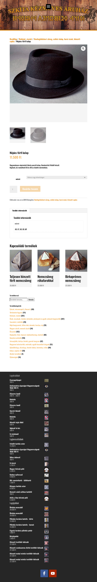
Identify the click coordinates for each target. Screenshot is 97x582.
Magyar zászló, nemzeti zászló (20, 328)
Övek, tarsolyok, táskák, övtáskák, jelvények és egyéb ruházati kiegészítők (35, 318)
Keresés (31, 299)
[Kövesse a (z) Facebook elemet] (44, 573)
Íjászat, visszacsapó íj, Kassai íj (20, 309)
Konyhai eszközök (15, 338)
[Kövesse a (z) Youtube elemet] (53, 573)
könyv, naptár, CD (16, 350)
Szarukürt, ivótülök (16, 322)
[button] (83, 48)
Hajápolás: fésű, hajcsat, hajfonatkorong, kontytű (26, 334)
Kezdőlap (13, 39)
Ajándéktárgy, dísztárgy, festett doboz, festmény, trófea (29, 347)
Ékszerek (13, 331)
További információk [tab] (19, 210)
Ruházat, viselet (25, 39)
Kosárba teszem (30, 189)
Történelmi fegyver (16, 312)
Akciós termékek (15, 353)
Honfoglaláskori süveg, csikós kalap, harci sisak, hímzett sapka (45, 40)
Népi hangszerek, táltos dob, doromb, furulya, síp (26, 325)
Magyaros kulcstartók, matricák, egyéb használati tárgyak (29, 344)
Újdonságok (14, 357)
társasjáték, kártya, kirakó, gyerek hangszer (25, 341)
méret (18, 179)
